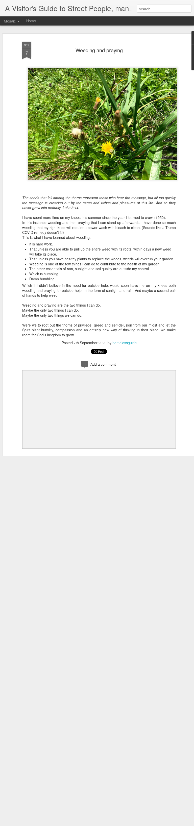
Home (31, 20)
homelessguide (124, 342)
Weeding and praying (99, 50)
